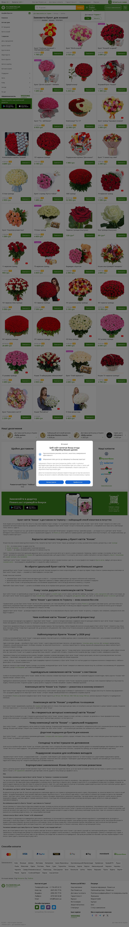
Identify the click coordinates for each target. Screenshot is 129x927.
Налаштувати (51, 482)
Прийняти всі (77, 482)
